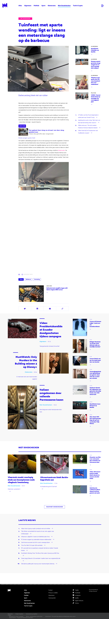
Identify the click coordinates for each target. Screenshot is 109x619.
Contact (50, 590)
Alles (20, 5)
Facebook (77, 593)
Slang (21, 279)
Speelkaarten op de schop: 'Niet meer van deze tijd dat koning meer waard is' (89, 121)
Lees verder (43, 293)
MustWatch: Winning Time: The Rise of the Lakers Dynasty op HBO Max (40, 553)
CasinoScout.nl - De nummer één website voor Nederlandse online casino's (60, 616)
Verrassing (37, 279)
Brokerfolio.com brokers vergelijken (16, 616)
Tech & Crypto (78, 5)
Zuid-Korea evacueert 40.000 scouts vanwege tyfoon (35, 542)
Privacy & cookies (53, 593)
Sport (43, 5)
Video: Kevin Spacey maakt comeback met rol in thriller (35, 528)
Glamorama (52, 5)
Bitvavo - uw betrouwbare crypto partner (34, 616)
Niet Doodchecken (64, 5)
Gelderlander (61, 150)
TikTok (77, 603)
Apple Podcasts (79, 601)
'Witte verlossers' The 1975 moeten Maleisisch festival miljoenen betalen (88, 126)
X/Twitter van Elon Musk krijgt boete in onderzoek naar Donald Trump (88, 116)
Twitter (77, 590)
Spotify (77, 598)
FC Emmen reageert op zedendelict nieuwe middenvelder (36, 539)
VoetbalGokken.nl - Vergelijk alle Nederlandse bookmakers (21, 617)
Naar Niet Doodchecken (54, 507)
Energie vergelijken (19, 614)
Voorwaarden (52, 598)
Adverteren (51, 595)
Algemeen (27, 5)
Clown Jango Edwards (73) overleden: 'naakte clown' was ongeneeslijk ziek (40, 558)
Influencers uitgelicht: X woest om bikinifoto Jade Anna (35, 537)
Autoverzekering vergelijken (31, 614)
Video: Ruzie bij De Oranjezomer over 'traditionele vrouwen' (88, 131)
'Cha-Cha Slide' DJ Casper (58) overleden (32, 545)
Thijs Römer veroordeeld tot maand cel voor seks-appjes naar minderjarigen (37, 532)
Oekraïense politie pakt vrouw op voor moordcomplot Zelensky (37, 564)
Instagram (78, 595)
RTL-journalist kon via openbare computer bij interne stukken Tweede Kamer (39, 549)
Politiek (36, 5)
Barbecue (28, 279)
